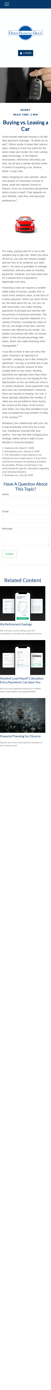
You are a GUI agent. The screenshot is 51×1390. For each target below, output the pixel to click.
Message (7, 528)
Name (5, 494)
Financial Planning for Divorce (20, 736)
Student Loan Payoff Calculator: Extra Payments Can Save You (22, 680)
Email (5, 511)
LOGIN (27, 53)
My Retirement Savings (16, 624)
